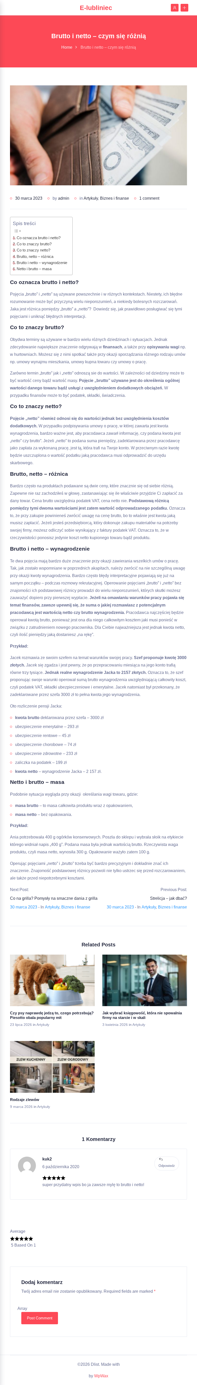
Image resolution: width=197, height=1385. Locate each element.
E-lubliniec (96, 7)
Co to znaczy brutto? (34, 244)
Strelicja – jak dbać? (168, 898)
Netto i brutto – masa (34, 269)
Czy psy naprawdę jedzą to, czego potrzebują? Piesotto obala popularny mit (52, 1015)
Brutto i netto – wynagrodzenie (42, 262)
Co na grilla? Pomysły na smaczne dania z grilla (53, 898)
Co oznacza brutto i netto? (39, 238)
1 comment (149, 198)
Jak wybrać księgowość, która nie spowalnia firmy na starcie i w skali (142, 1015)
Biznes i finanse (114, 198)
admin (63, 198)
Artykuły (91, 198)
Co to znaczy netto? (33, 250)
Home (66, 47)
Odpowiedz (167, 1166)
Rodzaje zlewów (24, 1099)
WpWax (101, 1376)
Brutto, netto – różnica (35, 256)
